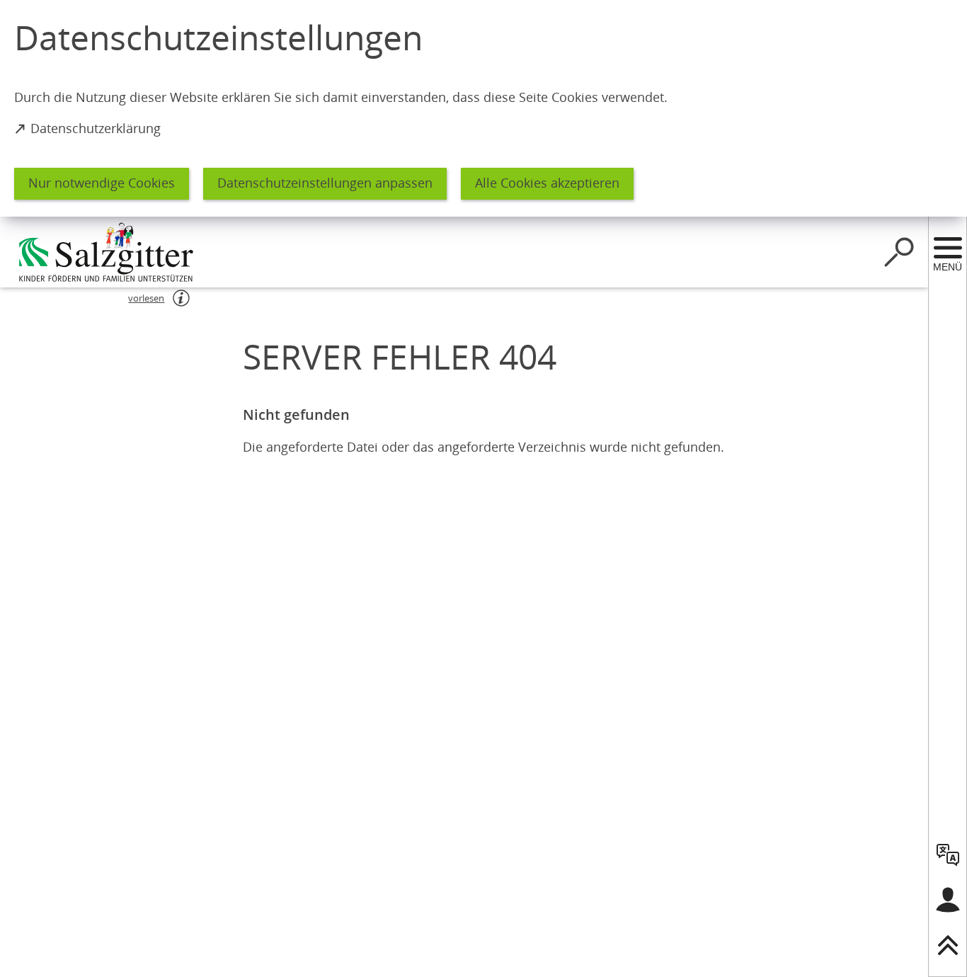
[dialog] (483, 108)
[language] (948, 854)
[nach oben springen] (948, 945)
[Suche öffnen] (899, 252)
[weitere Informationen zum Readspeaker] (181, 298)
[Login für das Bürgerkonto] (948, 900)
